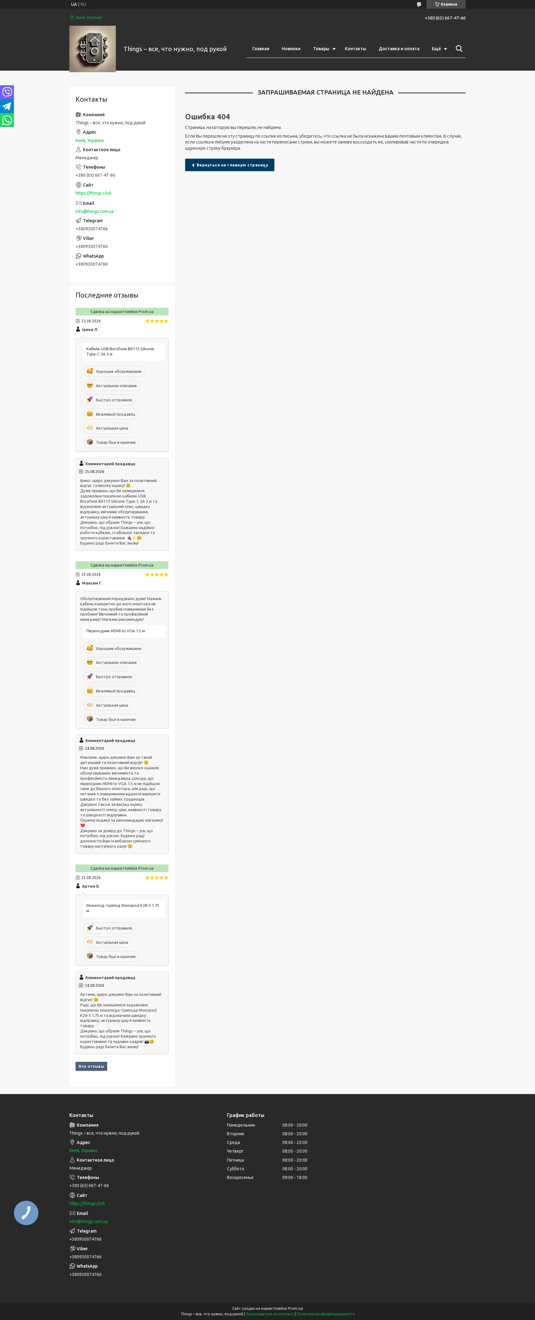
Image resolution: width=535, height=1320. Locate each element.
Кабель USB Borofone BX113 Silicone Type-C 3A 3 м (120, 351)
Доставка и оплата (399, 48)
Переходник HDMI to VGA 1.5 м (115, 631)
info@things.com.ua (95, 211)
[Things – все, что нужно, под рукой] (92, 49)
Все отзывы (91, 1066)
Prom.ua (295, 1308)
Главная (260, 48)
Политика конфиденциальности (326, 1314)
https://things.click (93, 193)
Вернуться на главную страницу (232, 165)
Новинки (291, 48)
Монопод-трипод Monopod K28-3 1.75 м (122, 908)
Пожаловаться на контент (270, 1314)
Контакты (355, 48)
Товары (321, 48)
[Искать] (458, 49)
